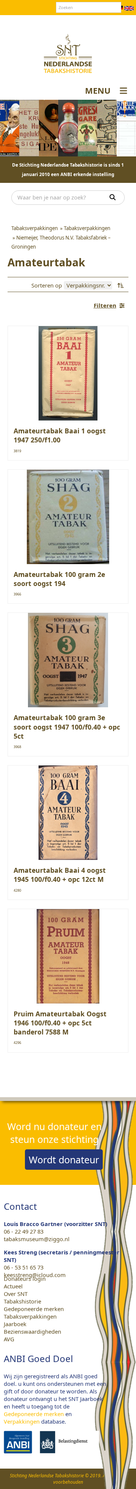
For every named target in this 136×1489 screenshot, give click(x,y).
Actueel (13, 1286)
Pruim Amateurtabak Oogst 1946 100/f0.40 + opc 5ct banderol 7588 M (60, 1022)
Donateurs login (89, 22)
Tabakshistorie (22, 1301)
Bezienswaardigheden (32, 1331)
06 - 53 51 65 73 (23, 1267)
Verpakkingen (22, 1421)
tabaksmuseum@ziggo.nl (37, 1239)
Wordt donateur (64, 1159)
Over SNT (25, 22)
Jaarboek (15, 1324)
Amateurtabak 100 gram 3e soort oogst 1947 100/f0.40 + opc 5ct (67, 726)
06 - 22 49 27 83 (23, 1231)
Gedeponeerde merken (34, 1309)
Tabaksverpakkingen (30, 1316)
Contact (52, 22)
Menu (98, 90)
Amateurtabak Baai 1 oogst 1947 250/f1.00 (60, 435)
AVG (9, 1339)
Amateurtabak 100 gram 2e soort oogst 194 (59, 579)
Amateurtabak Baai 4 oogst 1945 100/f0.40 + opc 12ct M (60, 875)
